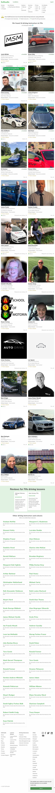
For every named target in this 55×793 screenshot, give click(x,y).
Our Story (3, 737)
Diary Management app (24, 741)
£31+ (37, 10)
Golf (44, 12)
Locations (15, 2)
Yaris (44, 9)
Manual (24, 7)
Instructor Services (12, 742)
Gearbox (23, 5)
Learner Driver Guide (13, 737)
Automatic (23, 10)
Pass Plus (30, 7)
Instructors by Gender (13, 751)
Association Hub (13, 755)
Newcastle (35, 769)
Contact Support (5, 755)
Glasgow (35, 739)
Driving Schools (14, 745)
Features (21, 735)
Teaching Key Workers (14, 7)
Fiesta (44, 7)
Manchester (35, 747)
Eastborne (35, 775)
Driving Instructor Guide (24, 739)
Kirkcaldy (35, 757)
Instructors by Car (23, 745)
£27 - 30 (38, 9)
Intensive (30, 12)
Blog (2, 741)
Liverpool (35, 751)
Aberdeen (35, 737)
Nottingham (35, 741)
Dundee (34, 735)
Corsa (44, 10)
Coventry (35, 765)
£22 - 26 (38, 7)
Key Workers (11, 5)
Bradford (35, 745)
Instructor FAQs (22, 737)
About (2, 735)
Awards (3, 747)
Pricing (36, 5)
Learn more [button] (33, 785)
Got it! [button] (41, 788)
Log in (51, 2)
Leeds (34, 743)
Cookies (3, 753)
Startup (2, 743)
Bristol (34, 761)
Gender (3, 5)
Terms (2, 749)
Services (30, 5)
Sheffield (35, 763)
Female (4, 9)
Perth (34, 759)
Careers (3, 745)
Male (3, 7)
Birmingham (35, 749)
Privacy (3, 751)
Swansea (35, 773)
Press (2, 739)
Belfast (34, 771)
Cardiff (34, 767)
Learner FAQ (13, 740)
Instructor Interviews (24, 743)
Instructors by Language (13, 748)
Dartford (34, 777)
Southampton (36, 755)
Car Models (44, 5)
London (34, 753)
